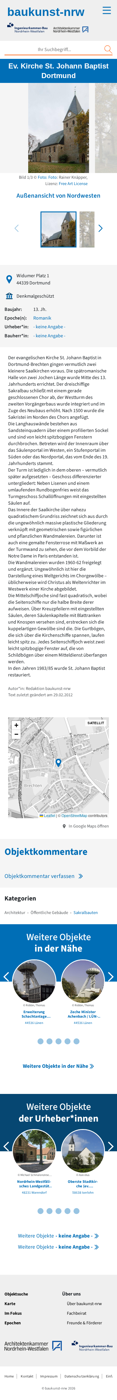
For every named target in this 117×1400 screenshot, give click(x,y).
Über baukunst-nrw (84, 1304)
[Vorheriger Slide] (6, 977)
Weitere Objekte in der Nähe (55, 1066)
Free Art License (73, 184)
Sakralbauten (86, 913)
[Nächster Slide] (111, 977)
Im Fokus (13, 1313)
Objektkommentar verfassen (39, 876)
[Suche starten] (108, 49)
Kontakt (27, 1376)
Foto (52, 177)
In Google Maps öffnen (88, 826)
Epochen (12, 1323)
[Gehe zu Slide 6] (59, 1041)
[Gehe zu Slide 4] (49, 1041)
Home (9, 1376)
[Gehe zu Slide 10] (77, 1041)
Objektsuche (16, 1294)
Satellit (96, 723)
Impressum (49, 1376)
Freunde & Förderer (84, 1323)
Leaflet (49, 815)
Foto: (42, 177)
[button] (100, 228)
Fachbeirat (76, 1313)
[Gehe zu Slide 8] (67, 1041)
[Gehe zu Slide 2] (41, 1041)
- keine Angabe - (49, 326)
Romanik (42, 318)
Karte (9, 1304)
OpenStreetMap (74, 815)
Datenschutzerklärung (81, 1376)
